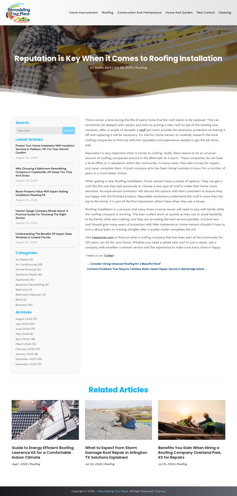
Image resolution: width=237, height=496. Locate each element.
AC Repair (22, 259)
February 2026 (25, 348)
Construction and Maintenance (139, 12)
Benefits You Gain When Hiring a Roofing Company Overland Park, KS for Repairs (189, 452)
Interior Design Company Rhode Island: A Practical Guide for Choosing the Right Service (42, 214)
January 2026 (25, 353)
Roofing (107, 12)
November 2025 (26, 364)
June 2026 (23, 328)
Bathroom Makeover (28, 294)
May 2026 (22, 333)
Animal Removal (26, 269)
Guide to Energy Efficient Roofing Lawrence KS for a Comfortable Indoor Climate (43, 452)
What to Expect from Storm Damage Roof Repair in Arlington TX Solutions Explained (116, 452)
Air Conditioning (26, 264)
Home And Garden (179, 12)
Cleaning (224, 12)
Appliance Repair (26, 274)
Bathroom (22, 289)
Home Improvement (83, 12)
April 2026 (23, 339)
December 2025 (26, 358)
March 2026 (23, 344)
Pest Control (205, 12)
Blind (19, 299)
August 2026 (24, 318)
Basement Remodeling (30, 284)
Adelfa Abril (103, 67)
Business (21, 304)
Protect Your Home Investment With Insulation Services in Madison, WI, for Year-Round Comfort (45, 149)
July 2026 (22, 323)
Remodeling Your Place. (113, 491)
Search (68, 130)
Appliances (22, 279)
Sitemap (160, 491)
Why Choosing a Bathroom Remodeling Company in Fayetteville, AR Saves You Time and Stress (44, 172)
